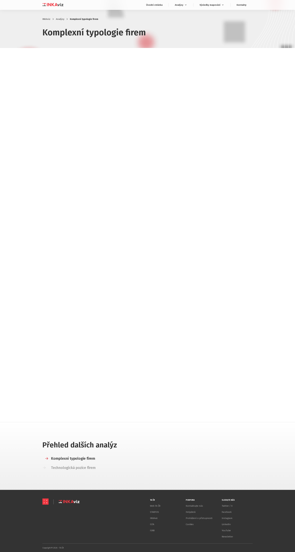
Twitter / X (227, 505)
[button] (68, 458)
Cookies (190, 524)
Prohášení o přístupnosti (199, 518)
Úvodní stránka (154, 5)
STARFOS (154, 512)
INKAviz (46, 19)
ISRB (152, 530)
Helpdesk (190, 512)
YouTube (226, 530)
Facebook (227, 512)
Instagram (227, 518)
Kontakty (241, 5)
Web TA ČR (155, 505)
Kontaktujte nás (194, 505)
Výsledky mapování (210, 5)
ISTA (152, 524)
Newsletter (227, 536)
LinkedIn (226, 524)
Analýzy (179, 5)
